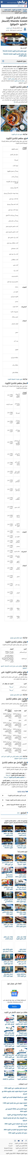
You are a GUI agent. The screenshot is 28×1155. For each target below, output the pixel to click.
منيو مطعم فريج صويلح (16, 638)
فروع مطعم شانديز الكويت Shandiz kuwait (14, 51)
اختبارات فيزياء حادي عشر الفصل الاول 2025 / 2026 (15, 1104)
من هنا (11, 687)
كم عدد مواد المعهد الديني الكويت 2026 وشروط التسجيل (16, 1125)
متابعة (14, 1006)
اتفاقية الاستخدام (8, 1150)
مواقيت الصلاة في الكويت (21, 1143)
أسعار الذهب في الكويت (21, 1148)
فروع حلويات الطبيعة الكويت (15, 379)
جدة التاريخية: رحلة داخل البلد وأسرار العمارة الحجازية (15, 1119)
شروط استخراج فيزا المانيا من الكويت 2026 (15, 1129)
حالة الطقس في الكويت (21, 1146)
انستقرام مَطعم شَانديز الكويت (16, 777)
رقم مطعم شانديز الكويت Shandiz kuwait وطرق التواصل (14, 55)
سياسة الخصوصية (8, 1148)
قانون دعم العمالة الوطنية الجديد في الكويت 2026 (15, 1098)
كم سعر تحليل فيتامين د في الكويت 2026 (15, 1088)
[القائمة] (2, 2)
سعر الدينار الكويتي (22, 1150)
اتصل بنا (10, 1146)
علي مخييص (9, 28)
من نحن (10, 1143)
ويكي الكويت (11, 79)
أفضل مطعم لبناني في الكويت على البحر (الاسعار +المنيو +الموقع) (14, 757)
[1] (14, 102)
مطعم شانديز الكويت (19, 81)
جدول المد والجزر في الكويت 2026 (17, 1133)
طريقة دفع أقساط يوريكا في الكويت (17, 1114)
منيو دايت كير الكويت (17, 134)
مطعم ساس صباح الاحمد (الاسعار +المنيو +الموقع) (14, 667)
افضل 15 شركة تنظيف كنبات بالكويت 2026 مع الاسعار (14, 1092)
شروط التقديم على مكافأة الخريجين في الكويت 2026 (16, 1110)
